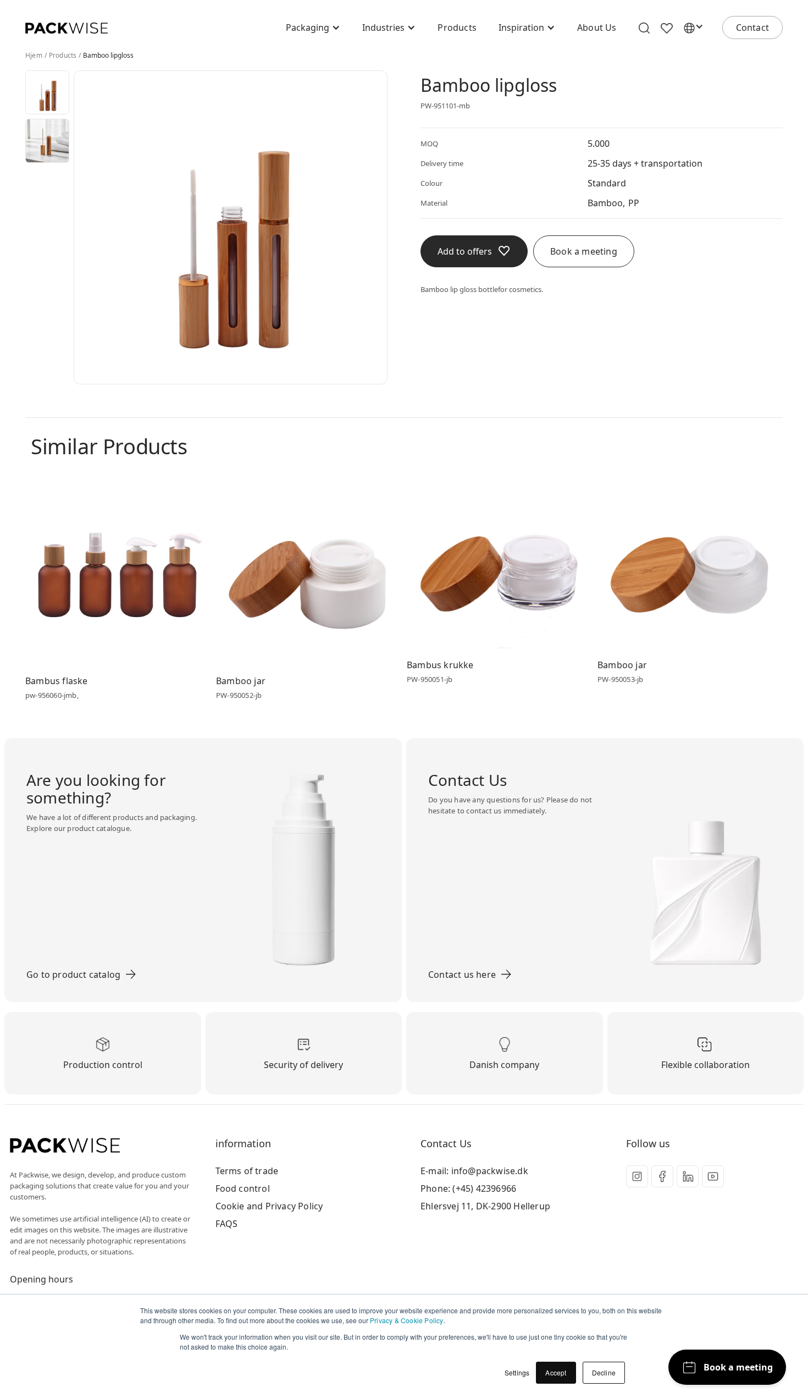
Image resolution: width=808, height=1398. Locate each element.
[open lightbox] (47, 92)
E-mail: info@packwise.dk (474, 1170)
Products (457, 27)
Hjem (33, 55)
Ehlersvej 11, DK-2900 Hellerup (485, 1206)
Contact (752, 27)
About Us (597, 27)
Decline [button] (604, 1372)
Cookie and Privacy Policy (269, 1206)
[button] (313, 27)
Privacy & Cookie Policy (407, 1320)
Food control (242, 1188)
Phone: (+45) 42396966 (468, 1188)
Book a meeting (583, 251)
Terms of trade (247, 1170)
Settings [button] (517, 1372)
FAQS (226, 1223)
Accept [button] (555, 1372)
